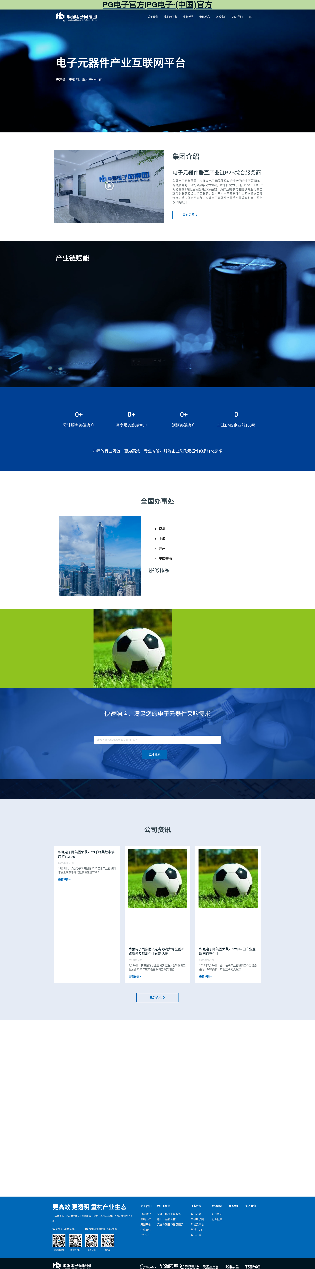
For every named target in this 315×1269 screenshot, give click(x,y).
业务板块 (188, 16)
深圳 (162, 529)
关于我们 (152, 16)
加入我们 (237, 16)
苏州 (162, 549)
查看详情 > (64, 879)
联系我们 (221, 16)
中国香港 (165, 558)
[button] (109, 186)
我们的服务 (170, 16)
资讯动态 (204, 16)
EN (250, 16)
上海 (162, 539)
